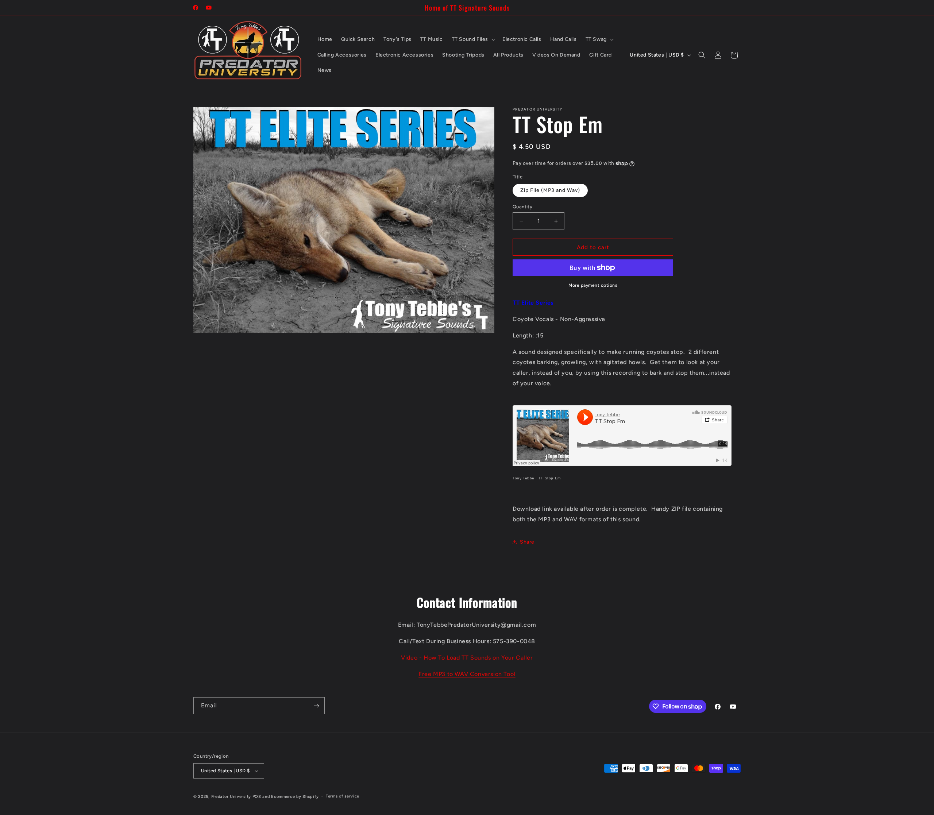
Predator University (231, 796)
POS (256, 796)
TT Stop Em (550, 478)
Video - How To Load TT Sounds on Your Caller (467, 657)
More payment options (592, 285)
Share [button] (527, 542)
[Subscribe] (316, 705)
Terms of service (342, 796)
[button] (472, 39)
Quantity (522, 206)
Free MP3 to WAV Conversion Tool (467, 674)
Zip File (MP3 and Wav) (550, 190)
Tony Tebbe (523, 478)
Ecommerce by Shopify (295, 796)
